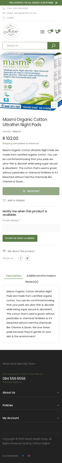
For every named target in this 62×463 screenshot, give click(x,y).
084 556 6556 (14, 378)
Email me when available (20, 238)
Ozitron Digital (41, 443)
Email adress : (12, 220)
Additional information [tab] (41, 276)
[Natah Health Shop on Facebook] (23, 456)
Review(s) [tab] (32, 282)
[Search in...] (53, 45)
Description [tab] (13, 276)
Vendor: (8, 131)
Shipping (7, 143)
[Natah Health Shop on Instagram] (29, 456)
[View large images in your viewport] (54, 105)
